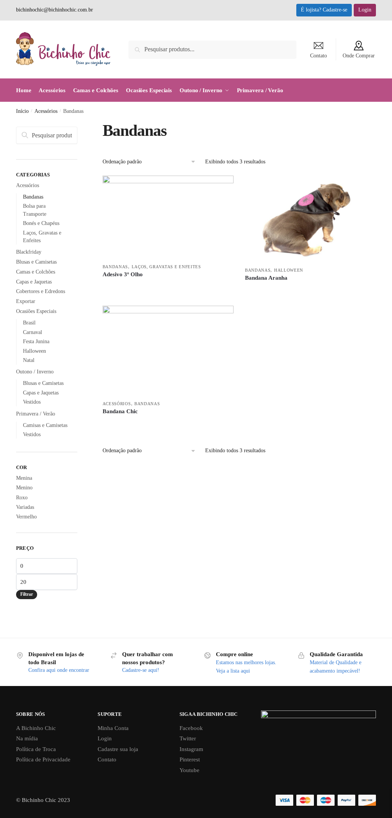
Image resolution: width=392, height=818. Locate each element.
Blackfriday (28, 252)
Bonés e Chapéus (41, 223)
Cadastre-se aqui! (140, 670)
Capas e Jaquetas (34, 282)
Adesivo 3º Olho (123, 274)
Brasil (29, 323)
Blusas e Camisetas (36, 262)
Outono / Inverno (35, 372)
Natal (28, 360)
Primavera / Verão (35, 414)
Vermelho (26, 517)
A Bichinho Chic (36, 728)
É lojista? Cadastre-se (324, 10)
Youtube (189, 770)
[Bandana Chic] (168, 351)
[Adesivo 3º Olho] (168, 217)
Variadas (25, 507)
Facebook (191, 728)
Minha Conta (113, 728)
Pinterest (190, 759)
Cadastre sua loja (118, 749)
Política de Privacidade (43, 759)
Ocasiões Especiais (36, 311)
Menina (24, 478)
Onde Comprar (359, 56)
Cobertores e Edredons (40, 291)
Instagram (191, 749)
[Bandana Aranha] (310, 219)
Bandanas (115, 266)
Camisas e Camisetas (45, 425)
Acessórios (45, 111)
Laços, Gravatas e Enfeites (166, 266)
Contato (318, 56)
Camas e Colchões (35, 272)
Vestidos (32, 402)
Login (364, 10)
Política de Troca (36, 749)
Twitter (188, 738)
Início (22, 111)
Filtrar (26, 594)
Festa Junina (36, 341)
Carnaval (32, 332)
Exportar (25, 301)
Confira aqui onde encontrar (58, 670)
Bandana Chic (120, 411)
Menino (24, 487)
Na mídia (27, 738)
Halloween (288, 270)
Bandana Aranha (266, 278)
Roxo (22, 497)
